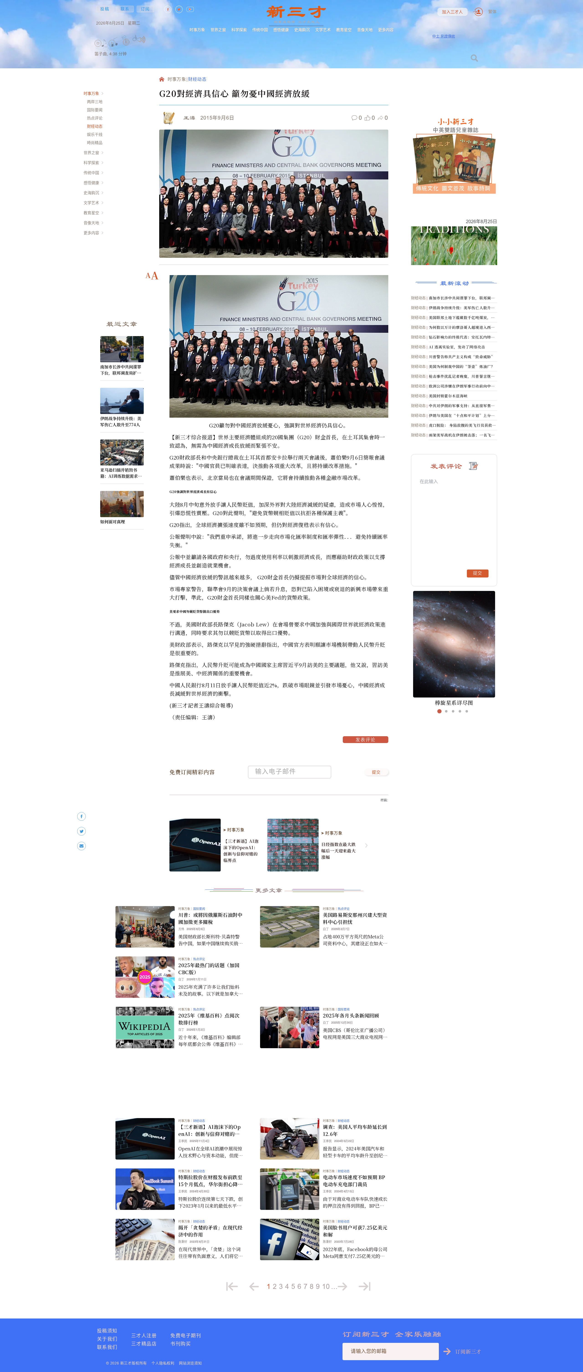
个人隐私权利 (162, 1363)
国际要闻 (94, 110)
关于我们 (107, 1338)
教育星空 (344, 30)
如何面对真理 (112, 521)
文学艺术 (323, 30)
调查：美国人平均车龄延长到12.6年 (355, 1130)
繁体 (492, 12)
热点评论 (94, 118)
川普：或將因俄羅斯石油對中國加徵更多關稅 (210, 918)
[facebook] (81, 816)
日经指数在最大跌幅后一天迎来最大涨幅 (338, 850)
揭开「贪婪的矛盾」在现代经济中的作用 (210, 1231)
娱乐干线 (94, 134)
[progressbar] (152, 39)
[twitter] (81, 831)
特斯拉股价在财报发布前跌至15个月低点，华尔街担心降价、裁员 (210, 1181)
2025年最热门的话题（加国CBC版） (208, 969)
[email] (81, 846)
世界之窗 (218, 30)
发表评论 (365, 740)
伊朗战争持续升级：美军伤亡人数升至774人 (120, 421)
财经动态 (94, 126)
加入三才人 (452, 12)
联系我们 (107, 1347)
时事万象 (197, 30)
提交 (376, 772)
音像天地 (365, 30)
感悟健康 (281, 30)
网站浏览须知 (190, 1363)
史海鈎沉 (302, 30)
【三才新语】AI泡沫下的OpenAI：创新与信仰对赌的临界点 (241, 850)
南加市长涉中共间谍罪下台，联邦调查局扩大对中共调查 (120, 370)
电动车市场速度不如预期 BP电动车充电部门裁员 (354, 1181)
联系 (125, 9)
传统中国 (260, 30)
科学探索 (239, 30)
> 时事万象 (233, 830)
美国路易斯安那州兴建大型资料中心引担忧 (355, 918)
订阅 (145, 9)
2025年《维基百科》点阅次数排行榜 (208, 1019)
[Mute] (141, 39)
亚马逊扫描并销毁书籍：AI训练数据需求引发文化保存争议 (121, 473)
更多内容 (386, 30)
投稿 (104, 9)
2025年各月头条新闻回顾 (351, 1015)
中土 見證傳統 (443, 36)
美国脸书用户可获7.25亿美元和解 (355, 1231)
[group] (126, 48)
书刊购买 (180, 1343)
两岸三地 (94, 102)
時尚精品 (94, 143)
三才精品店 (144, 1343)
